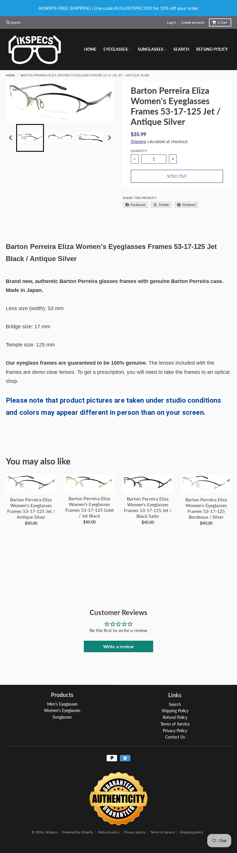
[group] (30, 138)
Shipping (138, 141)
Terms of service (162, 832)
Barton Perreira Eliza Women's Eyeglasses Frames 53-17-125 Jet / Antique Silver (31, 508)
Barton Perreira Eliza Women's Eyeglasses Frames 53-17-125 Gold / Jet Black (89, 507)
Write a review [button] (118, 646)
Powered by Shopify (77, 832)
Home (10, 75)
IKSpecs (51, 832)
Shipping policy (191, 832)
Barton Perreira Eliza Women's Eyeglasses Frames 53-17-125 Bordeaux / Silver (206, 508)
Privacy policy (134, 832)
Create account (192, 22)
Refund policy (108, 832)
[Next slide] (109, 138)
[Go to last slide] (11, 138)
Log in (171, 22)
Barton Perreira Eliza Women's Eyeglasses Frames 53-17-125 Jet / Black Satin (148, 507)
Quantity (139, 151)
